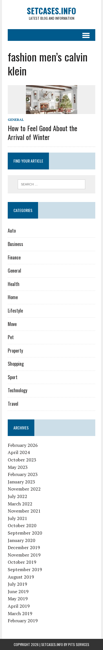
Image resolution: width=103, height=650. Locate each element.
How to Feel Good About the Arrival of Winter (42, 132)
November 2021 (24, 511)
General (16, 119)
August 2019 (21, 577)
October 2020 (22, 525)
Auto (12, 230)
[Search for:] (52, 184)
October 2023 (22, 460)
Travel (13, 403)
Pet (11, 337)
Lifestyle (15, 310)
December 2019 (24, 547)
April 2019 (19, 606)
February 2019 (23, 620)
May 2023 (18, 467)
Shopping (16, 363)
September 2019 (25, 569)
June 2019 (18, 591)
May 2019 (18, 598)
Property (15, 350)
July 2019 (17, 584)
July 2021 (17, 518)
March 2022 (20, 504)
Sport (12, 377)
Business (15, 244)
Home (13, 297)
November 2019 (24, 555)
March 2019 (20, 613)
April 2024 (19, 452)
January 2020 (21, 540)
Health (13, 284)
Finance (14, 257)
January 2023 (21, 482)
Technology (17, 390)
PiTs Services (78, 644)
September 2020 (25, 533)
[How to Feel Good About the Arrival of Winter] (51, 110)
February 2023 (23, 474)
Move (12, 324)
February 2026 (23, 445)
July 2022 (17, 496)
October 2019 (22, 562)
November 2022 (24, 489)
